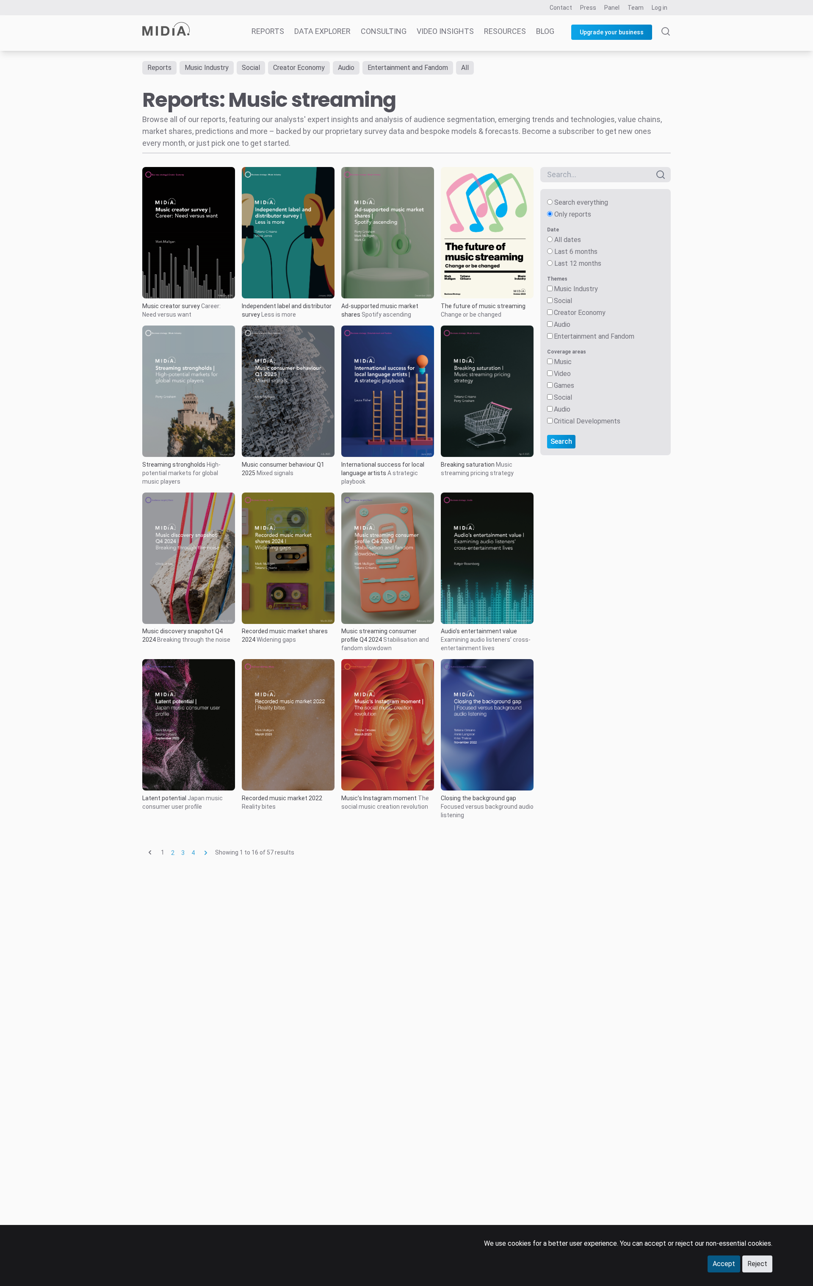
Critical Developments (587, 421)
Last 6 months (575, 252)
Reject (757, 1264)
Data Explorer (322, 31)
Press (588, 7)
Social (251, 68)
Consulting (383, 31)
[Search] (666, 39)
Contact (561, 7)
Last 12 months (577, 263)
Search (561, 441)
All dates (567, 240)
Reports (268, 31)
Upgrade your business (612, 32)
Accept (724, 1264)
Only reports (572, 214)
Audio (346, 68)
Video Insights (445, 31)
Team (636, 7)
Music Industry (207, 68)
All (465, 68)
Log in (659, 7)
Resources (505, 31)
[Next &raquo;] (205, 852)
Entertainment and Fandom (408, 68)
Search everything (581, 202)
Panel (611, 7)
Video (562, 374)
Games (564, 385)
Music (563, 362)
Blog (545, 31)
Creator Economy (299, 68)
